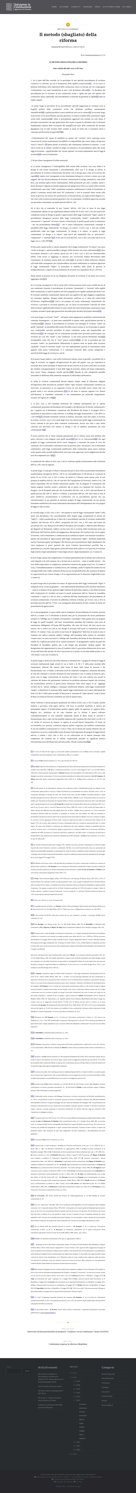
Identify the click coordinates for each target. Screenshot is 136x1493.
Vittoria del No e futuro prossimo (50, 1386)
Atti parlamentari (108, 1378)
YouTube (78, 1482)
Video (97, 7)
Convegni (87, 7)
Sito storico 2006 (111, 7)
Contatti (75, 7)
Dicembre (82, 1404)
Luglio (81, 1423)
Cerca (8, 1367)
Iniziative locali (107, 1396)
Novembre (83, 1408)
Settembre (83, 1415)
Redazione (63, 47)
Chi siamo (64, 7)
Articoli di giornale (68, 29)
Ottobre (82, 1412)
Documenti (106, 1392)
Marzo (81, 1435)
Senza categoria (107, 1405)
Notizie (104, 1400)
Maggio (82, 1431)
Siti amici (127, 7)
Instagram (68, 1482)
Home (54, 7)
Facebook (59, 1482)
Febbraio (82, 1438)
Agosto (81, 1419)
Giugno (81, 1427)
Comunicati (106, 1383)
